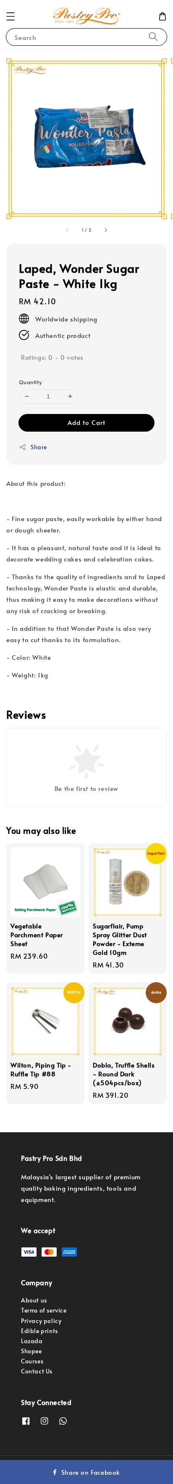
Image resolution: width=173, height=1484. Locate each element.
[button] (10, 16)
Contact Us (36, 1371)
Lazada (32, 1341)
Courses (32, 1361)
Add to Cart (86, 422)
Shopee (31, 1351)
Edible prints (39, 1331)
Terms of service (44, 1310)
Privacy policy (41, 1321)
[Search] (153, 37)
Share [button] (39, 447)
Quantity (30, 382)
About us (34, 1300)
